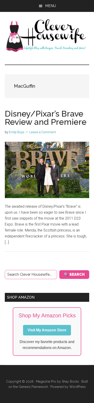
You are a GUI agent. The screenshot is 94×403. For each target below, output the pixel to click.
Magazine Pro (46, 381)
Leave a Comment (42, 132)
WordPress (77, 387)
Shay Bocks (70, 381)
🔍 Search (74, 274)
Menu (50, 6)
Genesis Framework (33, 387)
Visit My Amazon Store (47, 330)
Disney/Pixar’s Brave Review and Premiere (45, 118)
